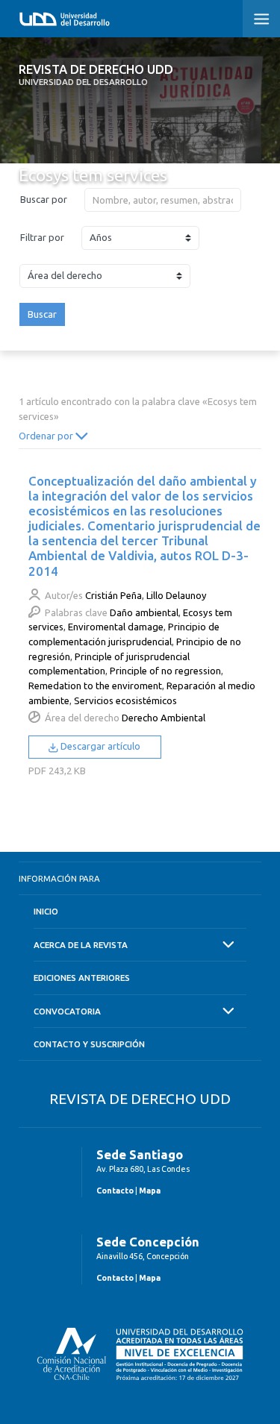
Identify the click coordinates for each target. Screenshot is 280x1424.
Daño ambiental (144, 612)
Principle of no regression (165, 670)
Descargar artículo (99, 746)
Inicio (46, 911)
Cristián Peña (113, 595)
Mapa (150, 1190)
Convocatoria (67, 1011)
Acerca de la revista (81, 945)
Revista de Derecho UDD (96, 75)
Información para (59, 878)
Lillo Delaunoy (176, 595)
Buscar (42, 314)
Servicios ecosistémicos (125, 700)
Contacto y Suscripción (89, 1044)
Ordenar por (47, 435)
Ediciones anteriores (82, 977)
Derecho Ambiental (163, 717)
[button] (261, 18)
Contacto (115, 1190)
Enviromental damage (116, 626)
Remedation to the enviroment (95, 685)
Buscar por (43, 199)
